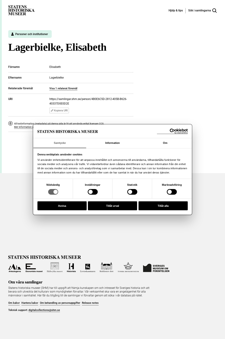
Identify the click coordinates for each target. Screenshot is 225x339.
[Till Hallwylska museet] (55, 267)
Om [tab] (165, 142)
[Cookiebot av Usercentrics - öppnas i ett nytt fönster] (172, 131)
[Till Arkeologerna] (14, 267)
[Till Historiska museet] (71, 267)
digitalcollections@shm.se (44, 310)
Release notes (90, 302)
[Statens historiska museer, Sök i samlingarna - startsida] (21, 10)
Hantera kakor (29, 302)
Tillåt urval (112, 205)
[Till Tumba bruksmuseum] (128, 267)
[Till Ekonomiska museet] (34, 267)
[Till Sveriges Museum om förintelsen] (156, 267)
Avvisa (62, 205)
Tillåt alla (163, 205)
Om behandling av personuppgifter (60, 302)
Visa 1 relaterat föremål (63, 88)
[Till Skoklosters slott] (106, 267)
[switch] (93, 192)
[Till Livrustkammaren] (87, 267)
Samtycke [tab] (60, 142)
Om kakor (14, 302)
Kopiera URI (61, 110)
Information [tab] (112, 142)
